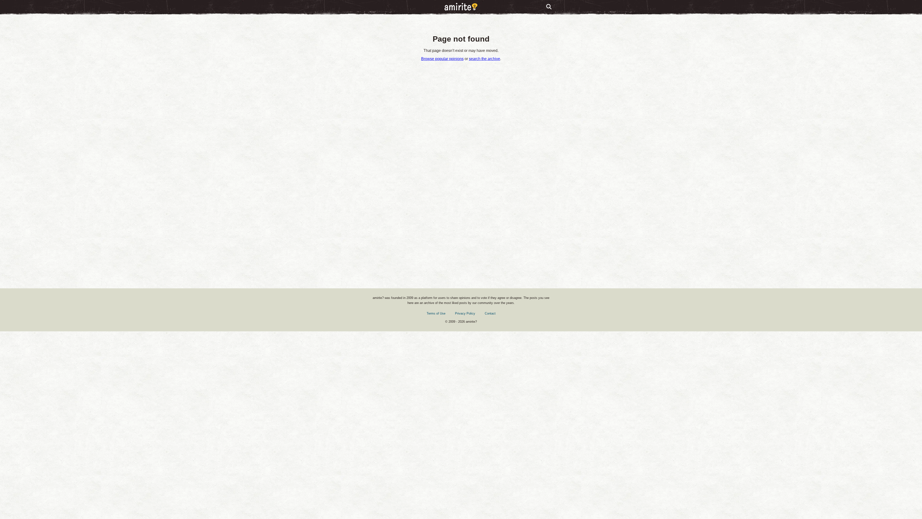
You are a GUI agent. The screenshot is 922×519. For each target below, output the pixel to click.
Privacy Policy (465, 313)
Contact (490, 313)
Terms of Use (436, 313)
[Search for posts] (549, 7)
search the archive (484, 59)
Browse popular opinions (442, 59)
